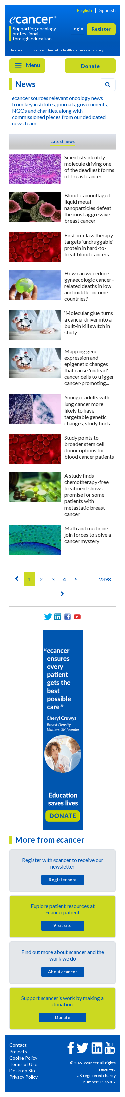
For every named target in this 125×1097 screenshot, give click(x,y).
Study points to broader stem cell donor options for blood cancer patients (89, 447)
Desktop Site (23, 1070)
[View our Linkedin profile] (58, 617)
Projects (18, 1051)
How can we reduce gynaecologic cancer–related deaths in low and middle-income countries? (89, 286)
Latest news (62, 141)
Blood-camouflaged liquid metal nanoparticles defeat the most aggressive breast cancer (87, 208)
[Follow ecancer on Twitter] (82, 1047)
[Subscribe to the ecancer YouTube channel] (110, 1047)
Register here (63, 879)
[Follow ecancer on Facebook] (71, 1047)
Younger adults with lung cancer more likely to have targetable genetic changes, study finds (87, 410)
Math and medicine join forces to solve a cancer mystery (87, 534)
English (84, 10)
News (25, 84)
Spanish (107, 10)
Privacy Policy (23, 1077)
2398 (105, 579)
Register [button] (101, 29)
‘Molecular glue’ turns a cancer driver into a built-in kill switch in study (88, 322)
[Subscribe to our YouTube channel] (77, 617)
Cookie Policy (23, 1058)
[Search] (108, 84)
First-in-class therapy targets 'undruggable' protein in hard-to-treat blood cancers (88, 244)
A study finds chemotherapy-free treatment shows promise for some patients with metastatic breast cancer (86, 494)
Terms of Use (23, 1064)
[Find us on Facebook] (67, 617)
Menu (32, 65)
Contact (18, 1045)
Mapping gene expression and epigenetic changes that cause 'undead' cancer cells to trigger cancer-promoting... (89, 367)
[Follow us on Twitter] (48, 617)
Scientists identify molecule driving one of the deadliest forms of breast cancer (89, 166)
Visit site (62, 925)
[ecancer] (34, 19)
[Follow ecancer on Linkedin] (97, 1047)
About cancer (62, 971)
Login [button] (77, 28)
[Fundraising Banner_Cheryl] (63, 729)
